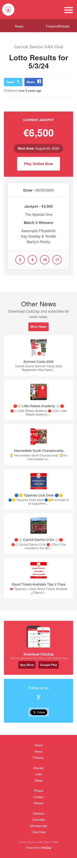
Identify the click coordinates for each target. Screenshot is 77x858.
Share (30, 82)
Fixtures (38, 757)
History (38, 803)
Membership (38, 826)
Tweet (10, 82)
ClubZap (46, 847)
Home (38, 745)
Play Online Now (38, 163)
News (19, 26)
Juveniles (38, 819)
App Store (27, 664)
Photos (38, 790)
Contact (38, 797)
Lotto (38, 774)
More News (38, 326)
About (39, 780)
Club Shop (39, 832)
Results (38, 768)
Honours (38, 813)
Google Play (48, 664)
